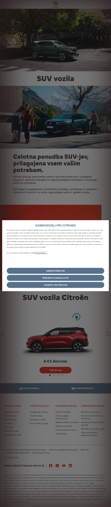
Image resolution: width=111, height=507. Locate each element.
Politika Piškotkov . (41, 253)
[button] (55, 271)
